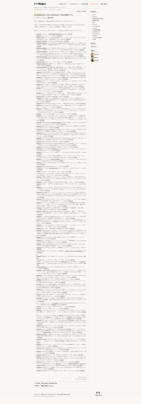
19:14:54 (72, 306)
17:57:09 (47, 190)
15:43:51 (59, 36)
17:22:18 (42, 164)
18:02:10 (70, 200)
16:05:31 (70, 62)
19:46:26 (61, 360)
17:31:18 (66, 175)
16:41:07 (47, 101)
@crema (82, 261)
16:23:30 (54, 82)
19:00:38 (77, 279)
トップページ (37, 394)
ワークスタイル (96, 26)
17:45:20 (47, 180)
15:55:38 (38, 46)
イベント (46, 17)
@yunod (38, 259)
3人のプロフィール (52, 394)
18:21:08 (72, 228)
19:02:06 (62, 282)
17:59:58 (41, 197)
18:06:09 (65, 209)
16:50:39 (42, 120)
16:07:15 (49, 65)
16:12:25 (62, 70)
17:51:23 (82, 182)
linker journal (39, 9)
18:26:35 (43, 235)
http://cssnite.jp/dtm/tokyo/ (55, 34)
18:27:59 (53, 238)
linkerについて (44, 394)
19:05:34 (58, 287)
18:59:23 (74, 277)
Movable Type (95, 20)
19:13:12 (41, 301)
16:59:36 (73, 131)
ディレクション (96, 33)
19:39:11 (55, 346)
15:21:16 (69, 34)
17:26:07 (40, 169)
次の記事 (84, 11)
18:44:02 (73, 259)
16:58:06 (57, 127)
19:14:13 (64, 304)
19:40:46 (66, 349)
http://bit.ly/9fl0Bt (55, 159)
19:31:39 (79, 332)
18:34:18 (69, 245)
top (34, 9)
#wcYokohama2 (53, 168)
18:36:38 (38, 249)
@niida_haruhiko (40, 267)
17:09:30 (73, 145)
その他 (94, 39)
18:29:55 (64, 242)
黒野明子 (52, 17)
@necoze (58, 363)
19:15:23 (66, 308)
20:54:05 (82, 370)
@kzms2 (56, 303)
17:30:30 (69, 171)
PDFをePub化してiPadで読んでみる (49, 383)
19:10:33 (62, 296)
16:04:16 (41, 60)
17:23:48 (66, 166)
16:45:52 (61, 112)
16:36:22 (78, 94)
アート (94, 14)
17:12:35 (58, 150)
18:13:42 (49, 223)
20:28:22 (51, 369)
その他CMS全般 (96, 29)
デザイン (94, 16)
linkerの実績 (60, 394)
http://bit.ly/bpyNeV (73, 363)
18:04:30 (65, 206)
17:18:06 (61, 161)
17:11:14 (75, 147)
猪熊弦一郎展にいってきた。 (47, 385)
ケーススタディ (96, 31)
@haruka (38, 306)
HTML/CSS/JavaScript (97, 18)
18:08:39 (40, 214)
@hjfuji (38, 171)
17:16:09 (74, 157)
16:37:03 (66, 96)
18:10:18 (72, 218)
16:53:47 (63, 124)
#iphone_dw (55, 148)
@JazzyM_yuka (40, 62)
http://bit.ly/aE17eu (56, 122)
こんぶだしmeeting (97, 37)
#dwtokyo (38, 34)
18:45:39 (46, 268)
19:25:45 (61, 327)
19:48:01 (80, 365)
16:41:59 (83, 103)
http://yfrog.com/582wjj (76, 251)
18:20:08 (64, 226)
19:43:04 (52, 353)
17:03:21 (51, 136)
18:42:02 (40, 252)
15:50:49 (66, 41)
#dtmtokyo (39, 41)
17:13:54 (39, 154)
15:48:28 (68, 39)
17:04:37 (70, 139)
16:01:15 (80, 55)
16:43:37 (59, 107)
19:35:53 (40, 337)
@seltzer (38, 370)
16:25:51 (81, 86)
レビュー (94, 24)
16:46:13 (74, 114)
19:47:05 (77, 361)
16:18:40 (65, 79)
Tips (93, 22)
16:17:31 (83, 75)
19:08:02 (65, 292)
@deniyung (64, 261)
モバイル (94, 35)
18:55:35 (65, 273)
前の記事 (79, 11)
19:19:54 (79, 318)
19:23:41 (40, 323)
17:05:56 (66, 141)
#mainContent (47, 332)
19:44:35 (81, 355)
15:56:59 (82, 49)
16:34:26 (60, 91)
